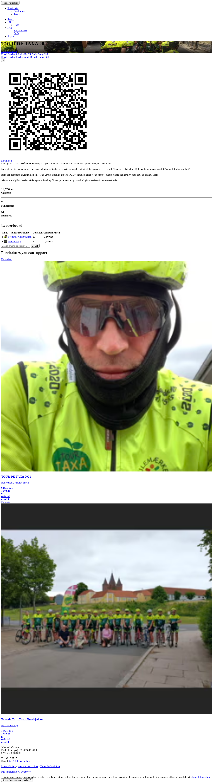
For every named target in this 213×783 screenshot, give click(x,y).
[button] (9, 22)
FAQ (16, 33)
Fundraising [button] (13, 8)
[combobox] (15, 246)
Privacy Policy (8, 766)
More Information (201, 777)
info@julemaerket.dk (19, 761)
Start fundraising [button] (9, 51)
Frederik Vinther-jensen (19, 236)
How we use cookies (28, 766)
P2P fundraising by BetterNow (16, 771)
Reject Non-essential (11, 780)
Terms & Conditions (50, 766)
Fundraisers (19, 11)
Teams (17, 14)
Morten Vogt (14, 241)
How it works (20, 30)
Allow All (28, 780)
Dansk (17, 25)
